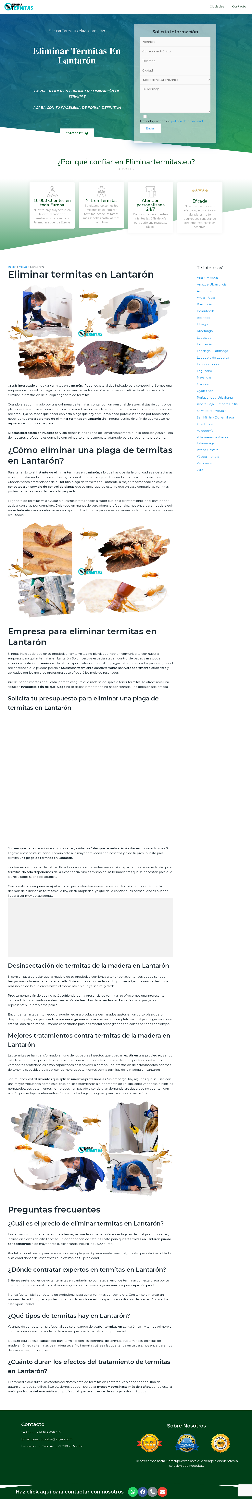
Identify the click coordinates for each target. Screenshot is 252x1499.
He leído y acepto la (171, 121)
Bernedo (203, 318)
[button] (77, 133)
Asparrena (204, 291)
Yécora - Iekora (208, 456)
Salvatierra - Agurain (211, 411)
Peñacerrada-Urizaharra (215, 397)
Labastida (204, 337)
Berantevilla (206, 311)
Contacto (239, 6)
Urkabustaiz (206, 424)
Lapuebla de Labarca (213, 357)
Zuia (200, 470)
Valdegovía (205, 430)
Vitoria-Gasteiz (207, 450)
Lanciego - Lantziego (212, 351)
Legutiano (204, 371)
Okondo (203, 384)
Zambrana (204, 463)
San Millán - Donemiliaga (215, 417)
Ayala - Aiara (206, 297)
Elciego (202, 324)
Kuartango (205, 331)
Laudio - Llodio (208, 364)
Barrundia (204, 304)
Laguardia (204, 344)
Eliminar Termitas (62, 31)
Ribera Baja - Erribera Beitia (217, 404)
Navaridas (204, 377)
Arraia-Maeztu (207, 278)
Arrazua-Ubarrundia (212, 284)
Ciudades (217, 6)
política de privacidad (187, 121)
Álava (83, 31)
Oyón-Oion (205, 391)
